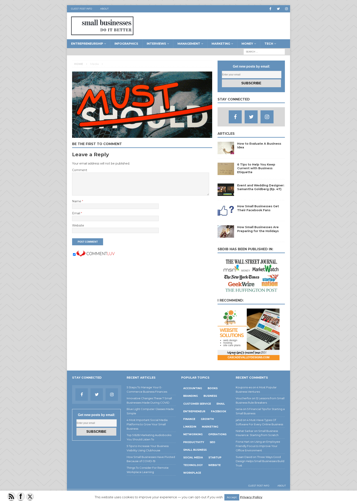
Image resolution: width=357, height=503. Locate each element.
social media (193, 457)
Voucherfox (243, 398)
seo (212, 442)
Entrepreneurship (87, 43)
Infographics (126, 43)
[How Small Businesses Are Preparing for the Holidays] (226, 235)
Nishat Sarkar (244, 431)
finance (189, 419)
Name (77, 201)
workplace (192, 472)
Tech (268, 43)
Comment (79, 170)
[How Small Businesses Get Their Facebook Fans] (226, 214)
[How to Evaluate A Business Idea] (226, 152)
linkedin (189, 426)
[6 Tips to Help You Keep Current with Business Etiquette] (226, 173)
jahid (239, 420)
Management (188, 43)
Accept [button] (232, 497)
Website (78, 225)
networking (193, 434)
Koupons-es (244, 387)
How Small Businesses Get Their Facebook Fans (258, 208)
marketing (210, 426)
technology (193, 465)
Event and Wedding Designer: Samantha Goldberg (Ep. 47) (260, 187)
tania (239, 409)
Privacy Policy (251, 497)
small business (195, 449)
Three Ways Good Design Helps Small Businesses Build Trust (260, 461)
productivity (193, 442)
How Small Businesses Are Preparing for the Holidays (258, 229)
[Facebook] (270, 8)
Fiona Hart (243, 441)
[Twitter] (278, 8)
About (104, 8)
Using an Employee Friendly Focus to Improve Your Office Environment (258, 446)
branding (190, 395)
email (221, 403)
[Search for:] (264, 51)
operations (217, 434)
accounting (192, 388)
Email (76, 213)
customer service (197, 403)
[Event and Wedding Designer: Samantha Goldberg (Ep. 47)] (226, 193)
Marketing (221, 43)
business (210, 395)
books (213, 388)
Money (247, 43)
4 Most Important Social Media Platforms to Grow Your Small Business (147, 424)
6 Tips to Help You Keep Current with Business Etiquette (256, 168)
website (214, 465)
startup (214, 457)
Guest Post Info (81, 8)
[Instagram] (286, 8)
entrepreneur (194, 411)
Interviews (156, 43)
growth (207, 419)
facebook (218, 411)
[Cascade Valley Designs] (249, 358)
